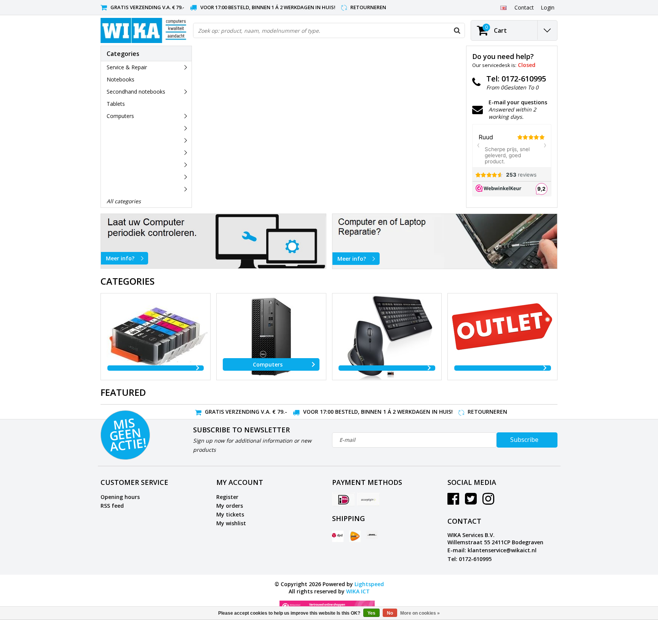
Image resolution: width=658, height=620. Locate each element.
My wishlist (231, 523)
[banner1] (213, 241)
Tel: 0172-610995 (469, 559)
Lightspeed (369, 584)
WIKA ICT (358, 591)
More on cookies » (420, 613)
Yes (371, 613)
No (390, 613)
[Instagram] (488, 501)
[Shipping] (337, 536)
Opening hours (120, 496)
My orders (229, 505)
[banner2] (444, 241)
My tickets (230, 514)
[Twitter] (471, 501)
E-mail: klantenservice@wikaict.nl (492, 550)
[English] (503, 7)
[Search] (457, 30)
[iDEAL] (343, 499)
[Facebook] (453, 501)
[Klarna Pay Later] (368, 499)
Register (227, 496)
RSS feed (112, 505)
